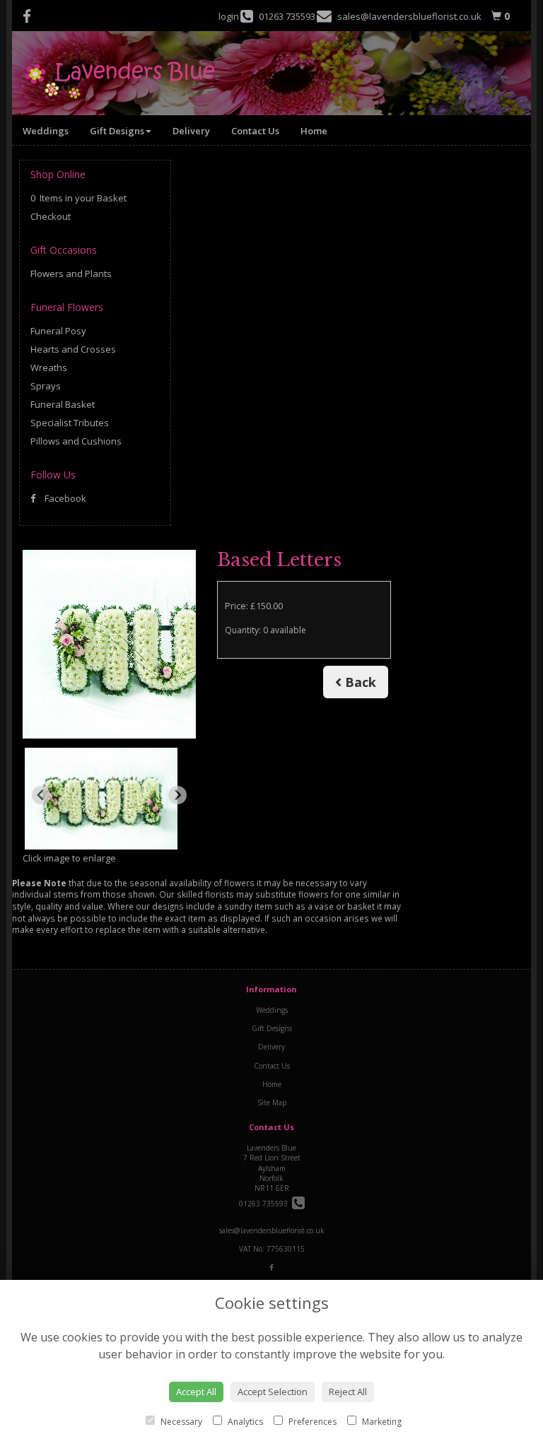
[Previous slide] (41, 795)
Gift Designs (117, 130)
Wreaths (48, 367)
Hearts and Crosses (73, 349)
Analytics (244, 1422)
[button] (101, 799)
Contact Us (255, 130)
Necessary (180, 1422)
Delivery (191, 130)
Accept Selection (273, 1391)
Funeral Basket (62, 404)
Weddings (46, 130)
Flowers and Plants (71, 273)
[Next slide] (177, 795)
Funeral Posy (58, 330)
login (228, 16)
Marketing (381, 1422)
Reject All (348, 1391)
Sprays (45, 386)
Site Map (271, 1102)
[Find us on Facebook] (31, 16)
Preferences (311, 1422)
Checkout (50, 216)
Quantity (265, 630)
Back (358, 682)
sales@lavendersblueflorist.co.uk (272, 1230)
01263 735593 (265, 1204)
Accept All (196, 1391)
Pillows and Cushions (76, 441)
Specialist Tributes (69, 422)
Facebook (64, 498)
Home (313, 130)
